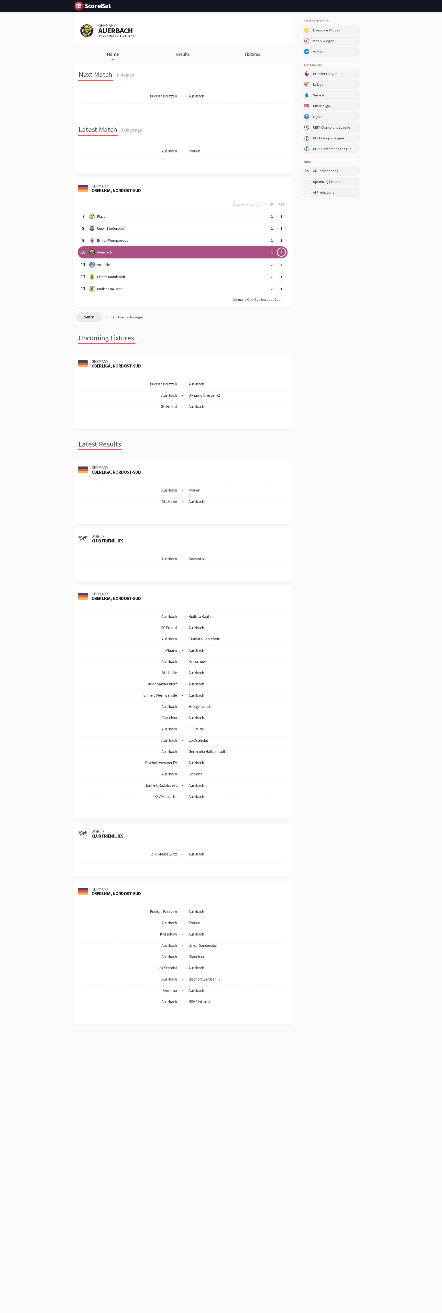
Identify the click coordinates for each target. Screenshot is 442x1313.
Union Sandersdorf (111, 228)
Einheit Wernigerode (112, 240)
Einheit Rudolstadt (111, 276)
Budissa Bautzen (110, 288)
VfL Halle (103, 264)
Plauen (102, 216)
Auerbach (104, 252)
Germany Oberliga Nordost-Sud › (257, 299)
